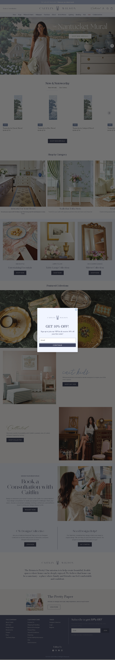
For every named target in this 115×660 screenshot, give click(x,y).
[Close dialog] (76, 309)
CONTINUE (57, 345)
